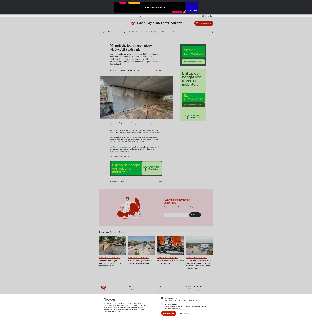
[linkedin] (211, 15)
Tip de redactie (183, 16)
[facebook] (205, 15)
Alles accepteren (168, 313)
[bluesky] (208, 15)
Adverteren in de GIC (194, 16)
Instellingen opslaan (185, 313)
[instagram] (203, 15)
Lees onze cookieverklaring (112, 311)
